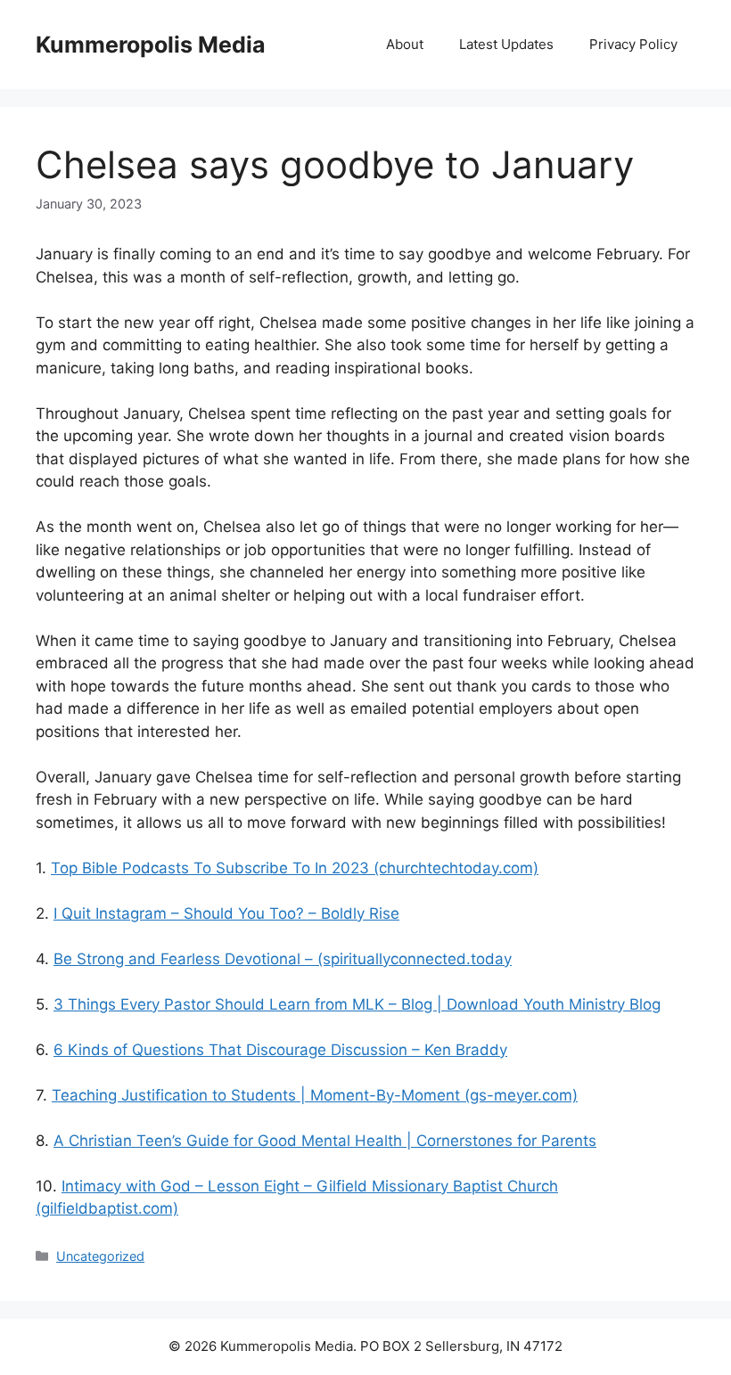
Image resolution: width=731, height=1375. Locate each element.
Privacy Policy (633, 44)
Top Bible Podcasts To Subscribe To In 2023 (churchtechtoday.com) (294, 868)
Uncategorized (100, 1256)
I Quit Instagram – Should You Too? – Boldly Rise (226, 913)
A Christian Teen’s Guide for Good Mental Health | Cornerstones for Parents (324, 1141)
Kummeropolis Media (151, 44)
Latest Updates (506, 44)
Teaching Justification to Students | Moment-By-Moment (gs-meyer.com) (315, 1095)
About (404, 44)
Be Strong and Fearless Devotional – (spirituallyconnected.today (282, 959)
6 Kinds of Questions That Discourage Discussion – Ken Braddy (280, 1050)
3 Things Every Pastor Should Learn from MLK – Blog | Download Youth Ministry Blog (357, 1004)
